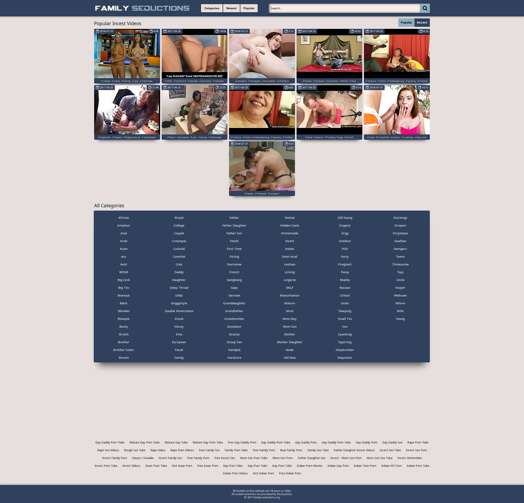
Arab (123, 241)
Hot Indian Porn (263, 473)
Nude (290, 350)
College (179, 225)
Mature (289, 303)
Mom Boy (290, 319)
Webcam (400, 295)
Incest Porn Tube (106, 466)
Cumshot (179, 256)
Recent (422, 22)
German (234, 295)
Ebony (179, 326)
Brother (124, 342)
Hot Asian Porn (182, 466)
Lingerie (290, 280)
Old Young (345, 217)
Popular (249, 8)
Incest (289, 241)
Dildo (179, 295)
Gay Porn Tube (233, 466)
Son (345, 326)
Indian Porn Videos (235, 473)
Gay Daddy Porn (306, 442)
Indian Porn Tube (418, 466)
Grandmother (234, 319)
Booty (123, 326)
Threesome (400, 264)
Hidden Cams (289, 225)
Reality (345, 280)
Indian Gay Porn (338, 466)
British (124, 334)
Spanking (345, 334)
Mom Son (290, 326)
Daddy (179, 272)
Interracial (289, 256)
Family (179, 357)
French (234, 272)
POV (345, 249)
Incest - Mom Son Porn (346, 458)
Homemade (289, 233)
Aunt (123, 264)
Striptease (400, 233)
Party (345, 256)
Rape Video (157, 450)
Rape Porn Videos (182, 450)
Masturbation (289, 295)
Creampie (179, 241)
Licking (290, 272)
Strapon (400, 225)
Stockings (400, 217)
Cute (179, 264)
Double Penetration (179, 311)
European (179, 342)
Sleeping (345, 311)
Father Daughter (234, 225)
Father (234, 217)
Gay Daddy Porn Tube (109, 442)
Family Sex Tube (318, 450)
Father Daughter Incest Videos (354, 450)
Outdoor (345, 241)
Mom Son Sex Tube (380, 458)
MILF (289, 287)
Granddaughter (234, 303)
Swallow (400, 241)
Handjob (234, 350)
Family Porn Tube (236, 450)
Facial (179, 350)
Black (124, 303)
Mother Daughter (290, 342)
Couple (179, 233)
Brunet (124, 357)
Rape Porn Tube (418, 442)
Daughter (179, 280)
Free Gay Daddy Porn (242, 442)
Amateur (123, 225)
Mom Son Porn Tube (254, 458)
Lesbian (289, 264)
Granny (234, 334)
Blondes (124, 311)
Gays (234, 287)
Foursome (234, 264)
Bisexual (124, 295)
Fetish (234, 241)
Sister (345, 303)
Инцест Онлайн (143, 458)
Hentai (290, 217)
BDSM (123, 272)
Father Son (234, 233)
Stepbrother (345, 350)
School (345, 295)
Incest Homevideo (410, 458)
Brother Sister (123, 350)
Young (400, 319)
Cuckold (179, 249)
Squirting (344, 342)
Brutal (179, 217)
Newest (231, 8)
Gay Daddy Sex (392, 442)
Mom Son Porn (282, 458)
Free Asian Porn (207, 466)
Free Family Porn (264, 450)
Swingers (400, 249)
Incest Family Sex (170, 458)
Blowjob (124, 319)
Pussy (345, 272)
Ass (123, 256)
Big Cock (123, 280)
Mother (289, 334)
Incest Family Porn (114, 458)
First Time (234, 249)
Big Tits (123, 287)
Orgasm (345, 225)
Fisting (234, 256)
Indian (289, 249)
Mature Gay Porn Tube (144, 442)
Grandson (234, 326)
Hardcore (234, 357)
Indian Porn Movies (310, 466)
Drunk (179, 319)
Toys (400, 272)
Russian (345, 287)
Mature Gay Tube (176, 442)
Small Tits (345, 319)
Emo (179, 334)
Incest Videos (131, 466)
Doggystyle (179, 303)
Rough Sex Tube (135, 450)
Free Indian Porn (290, 473)
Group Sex (234, 342)
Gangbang (234, 280)
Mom (290, 311)
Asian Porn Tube (156, 466)
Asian (124, 249)
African (124, 217)
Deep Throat (179, 287)
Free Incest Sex (224, 458)
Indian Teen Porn (365, 466)
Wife (400, 311)
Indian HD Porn (391, 466)
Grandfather (234, 311)
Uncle (400, 280)
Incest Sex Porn (416, 450)
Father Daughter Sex (311, 458)
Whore (400, 303)
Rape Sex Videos (108, 450)
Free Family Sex (209, 450)
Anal (124, 233)
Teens (400, 256)
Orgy (345, 233)
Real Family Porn (291, 450)
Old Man (290, 357)
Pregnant (345, 264)
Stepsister (345, 357)
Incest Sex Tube (390, 450)
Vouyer (400, 287)
